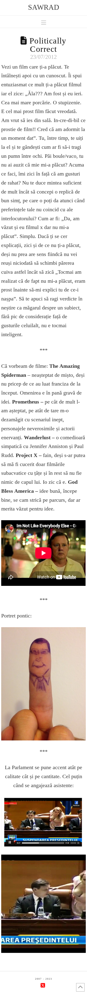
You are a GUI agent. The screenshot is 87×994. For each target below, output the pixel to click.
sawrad (43, 7)
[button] (43, 23)
